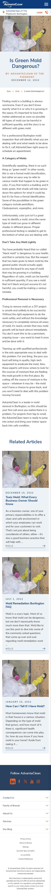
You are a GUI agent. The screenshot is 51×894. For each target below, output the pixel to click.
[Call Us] (46, 12)
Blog (8, 91)
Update (39, 12)
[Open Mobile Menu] (46, 4)
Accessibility (25, 855)
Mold (17, 91)
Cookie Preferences (25, 859)
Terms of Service (25, 843)
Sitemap (26, 847)
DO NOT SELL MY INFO (25, 851)
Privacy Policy (25, 839)
